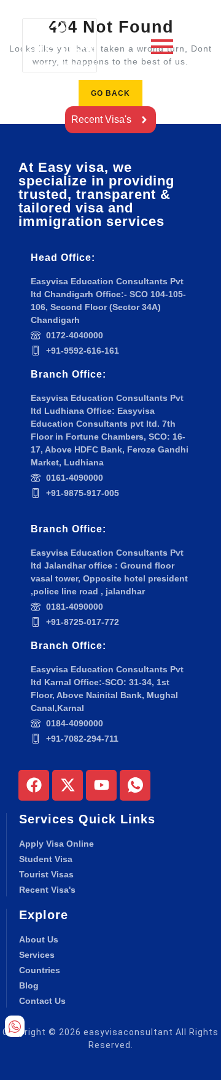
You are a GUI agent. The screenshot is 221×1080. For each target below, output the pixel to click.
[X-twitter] (67, 785)
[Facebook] (33, 785)
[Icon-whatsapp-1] (135, 785)
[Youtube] (101, 785)
